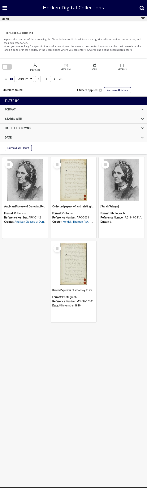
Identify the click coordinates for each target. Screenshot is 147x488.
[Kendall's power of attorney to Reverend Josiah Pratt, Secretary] (73, 264)
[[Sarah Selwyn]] (122, 180)
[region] (73, 125)
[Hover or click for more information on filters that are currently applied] (100, 90)
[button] (66, 67)
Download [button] (35, 67)
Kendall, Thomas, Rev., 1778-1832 (83, 221)
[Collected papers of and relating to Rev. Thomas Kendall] (73, 180)
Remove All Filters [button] (117, 90)
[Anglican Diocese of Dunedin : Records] (25, 180)
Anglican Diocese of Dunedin (32, 221)
